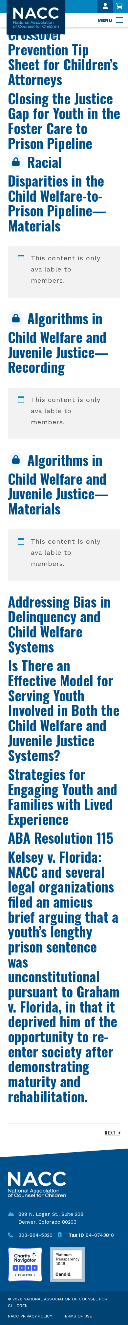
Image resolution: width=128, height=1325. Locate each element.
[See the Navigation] (120, 20)
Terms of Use (77, 1316)
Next (111, 1132)
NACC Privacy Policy (30, 1316)
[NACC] (40, 18)
